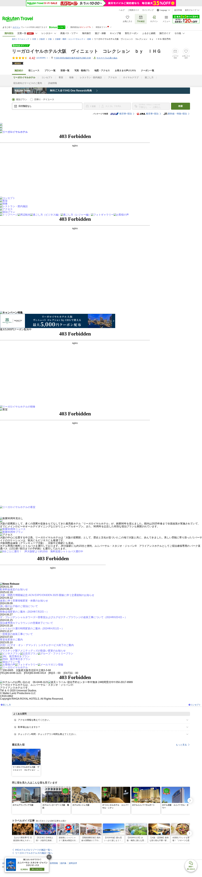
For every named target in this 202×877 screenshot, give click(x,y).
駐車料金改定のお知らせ (14, 589)
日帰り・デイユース (44, 99)
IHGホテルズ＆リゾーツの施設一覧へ (33, 850)
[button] (39, 751)
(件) (41, 58)
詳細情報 (52, 83)
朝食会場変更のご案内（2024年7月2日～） (24, 611)
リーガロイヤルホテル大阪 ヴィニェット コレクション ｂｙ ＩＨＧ (86, 51)
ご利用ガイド (133, 10)
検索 (180, 106)
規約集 (63, 863)
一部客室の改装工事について (16, 634)
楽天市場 (178, 10)
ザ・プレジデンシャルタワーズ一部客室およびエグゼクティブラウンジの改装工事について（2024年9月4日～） (63, 617)
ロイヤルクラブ (131, 77)
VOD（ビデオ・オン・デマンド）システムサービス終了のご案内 (37, 645)
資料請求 (73, 863)
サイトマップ (148, 10)
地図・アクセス (102, 70)
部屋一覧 (65, 70)
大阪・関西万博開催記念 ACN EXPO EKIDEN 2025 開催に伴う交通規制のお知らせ (47, 595)
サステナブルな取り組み (107, 58)
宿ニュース (33, 70)
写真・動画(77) (81, 70)
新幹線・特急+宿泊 (177, 114)
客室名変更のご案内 (11, 639)
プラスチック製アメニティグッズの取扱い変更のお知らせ (33, 650)
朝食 (71, 77)
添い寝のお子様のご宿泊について (19, 606)
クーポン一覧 (147, 70)
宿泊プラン (21, 99)
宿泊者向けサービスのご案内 (27, 83)
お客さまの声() (125, 70)
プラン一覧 (50, 70)
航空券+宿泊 (125, 114)
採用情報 (54, 863)
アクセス (112, 77)
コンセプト (47, 77)
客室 (61, 77)
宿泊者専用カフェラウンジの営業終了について (26, 623)
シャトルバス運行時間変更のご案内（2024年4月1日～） (32, 628)
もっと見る (181, 744)
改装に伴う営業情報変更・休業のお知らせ (24, 600)
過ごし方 (149, 77)
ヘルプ (122, 10)
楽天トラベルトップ (20, 39)
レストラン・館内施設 (91, 77)
